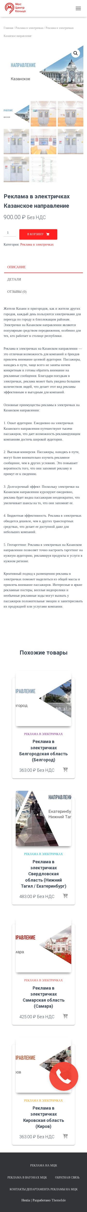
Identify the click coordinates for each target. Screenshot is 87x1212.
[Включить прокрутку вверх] (77, 1202)
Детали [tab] (14, 279)
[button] (75, 53)
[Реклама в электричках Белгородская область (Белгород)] (43, 698)
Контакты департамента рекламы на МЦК (44, 1189)
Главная (8, 28)
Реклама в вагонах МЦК (27, 1177)
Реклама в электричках (29, 28)
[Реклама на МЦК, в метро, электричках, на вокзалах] (17, 8)
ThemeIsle (58, 1200)
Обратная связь (67, 1177)
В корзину (35, 234)
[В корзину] (65, 770)
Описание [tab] (16, 267)
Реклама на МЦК (43, 1165)
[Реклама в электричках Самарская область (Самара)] (43, 944)
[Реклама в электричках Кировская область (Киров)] (43, 1065)
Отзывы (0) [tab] (17, 292)
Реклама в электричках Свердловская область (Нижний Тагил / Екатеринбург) (43, 874)
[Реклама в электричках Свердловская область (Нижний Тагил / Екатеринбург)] (43, 818)
